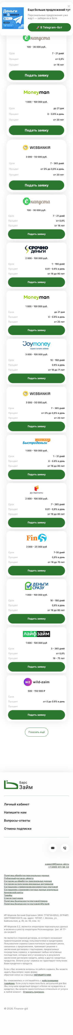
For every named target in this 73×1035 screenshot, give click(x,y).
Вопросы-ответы (17, 820)
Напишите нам (15, 812)
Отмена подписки (17, 829)
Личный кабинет (16, 804)
